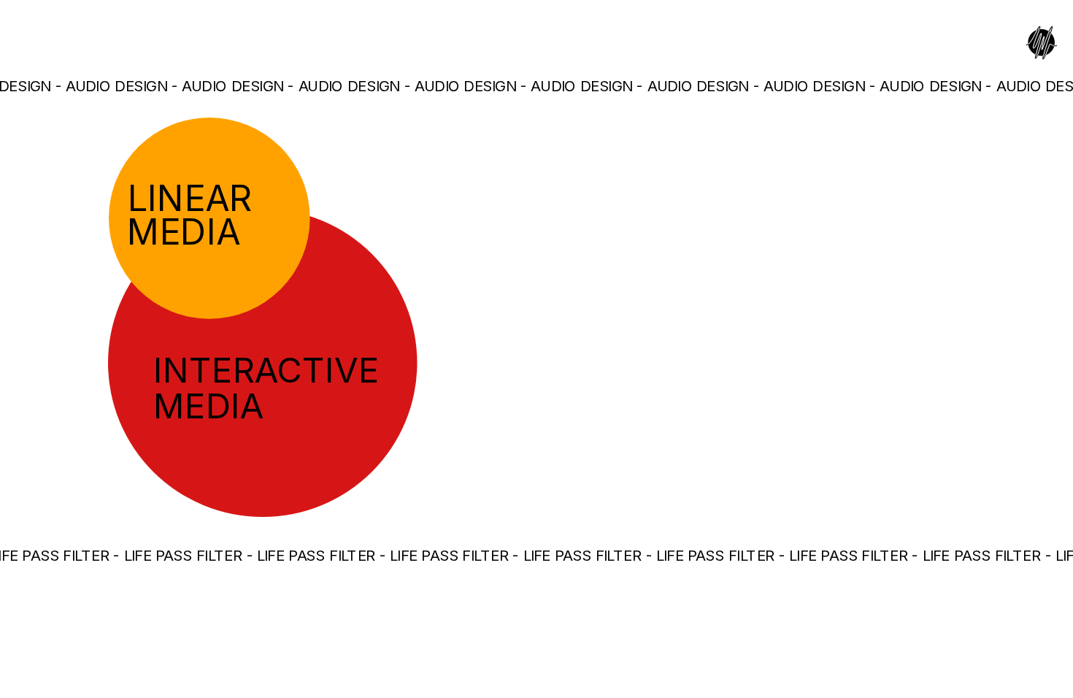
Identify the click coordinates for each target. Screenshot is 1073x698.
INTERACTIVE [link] (266, 370)
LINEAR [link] (190, 197)
